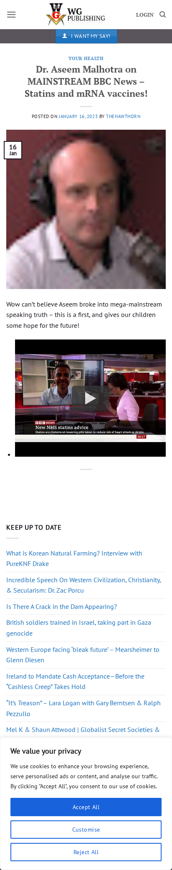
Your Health (85, 58)
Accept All (86, 807)
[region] (86, 803)
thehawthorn (123, 116)
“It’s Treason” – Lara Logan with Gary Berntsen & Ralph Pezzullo (83, 708)
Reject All (86, 852)
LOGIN (145, 14)
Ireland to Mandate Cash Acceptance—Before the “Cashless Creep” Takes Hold (75, 681)
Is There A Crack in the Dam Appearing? (61, 606)
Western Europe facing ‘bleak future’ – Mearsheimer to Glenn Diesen (82, 654)
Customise (86, 829)
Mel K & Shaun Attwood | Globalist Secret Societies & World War (83, 734)
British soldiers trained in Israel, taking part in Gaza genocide (78, 627)
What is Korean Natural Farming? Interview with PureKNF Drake (74, 558)
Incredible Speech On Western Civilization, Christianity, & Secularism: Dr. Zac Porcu (83, 585)
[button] (11, 14)
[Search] (162, 15)
